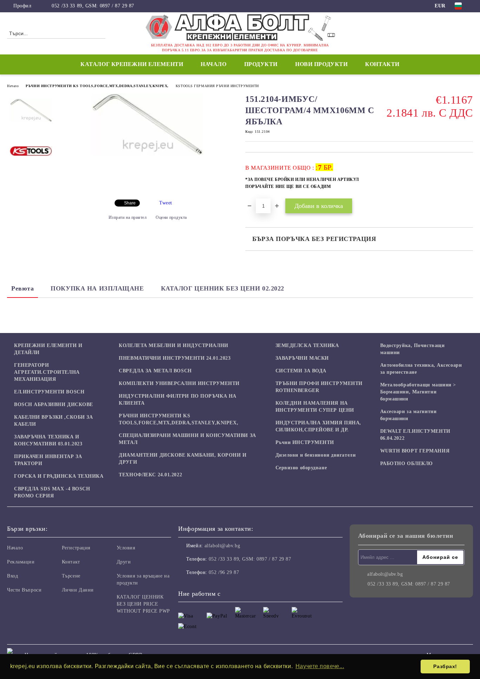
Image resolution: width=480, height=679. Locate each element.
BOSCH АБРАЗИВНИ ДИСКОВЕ (53, 404)
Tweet (165, 202)
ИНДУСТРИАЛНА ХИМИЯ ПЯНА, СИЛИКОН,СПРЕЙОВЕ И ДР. (318, 426)
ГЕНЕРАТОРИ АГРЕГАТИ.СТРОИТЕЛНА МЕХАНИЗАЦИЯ (47, 372)
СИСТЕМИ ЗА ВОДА (300, 370)
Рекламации (21, 561)
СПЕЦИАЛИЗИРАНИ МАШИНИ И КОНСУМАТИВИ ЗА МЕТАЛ (187, 439)
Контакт (71, 561)
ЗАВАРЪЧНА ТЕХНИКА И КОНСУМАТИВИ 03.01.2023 (48, 440)
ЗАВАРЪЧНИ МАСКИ (302, 358)
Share (130, 203)
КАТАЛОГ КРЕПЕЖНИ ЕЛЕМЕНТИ (131, 64)
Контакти (382, 64)
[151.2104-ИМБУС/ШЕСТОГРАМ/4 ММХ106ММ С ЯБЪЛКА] (147, 153)
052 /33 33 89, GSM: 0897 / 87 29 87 (93, 5)
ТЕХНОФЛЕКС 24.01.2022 (150, 474)
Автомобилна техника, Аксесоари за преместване (421, 369)
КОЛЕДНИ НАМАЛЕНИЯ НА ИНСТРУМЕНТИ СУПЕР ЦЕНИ (314, 406)
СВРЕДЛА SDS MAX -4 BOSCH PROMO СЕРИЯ (52, 492)
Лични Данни (78, 590)
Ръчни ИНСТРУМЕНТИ (305, 442)
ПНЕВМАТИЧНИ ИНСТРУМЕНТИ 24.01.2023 (175, 358)
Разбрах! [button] (445, 666)
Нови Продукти (321, 64)
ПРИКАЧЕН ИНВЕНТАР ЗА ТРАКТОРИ (48, 460)
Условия (126, 547)
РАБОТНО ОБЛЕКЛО (406, 463)
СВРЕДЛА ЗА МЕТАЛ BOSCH (155, 370)
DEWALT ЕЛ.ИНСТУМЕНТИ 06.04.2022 (415, 435)
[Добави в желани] (468, 179)
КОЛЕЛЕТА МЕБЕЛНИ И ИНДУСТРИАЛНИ (173, 345)
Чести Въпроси (24, 590)
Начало (213, 64)
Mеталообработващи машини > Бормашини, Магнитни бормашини (418, 391)
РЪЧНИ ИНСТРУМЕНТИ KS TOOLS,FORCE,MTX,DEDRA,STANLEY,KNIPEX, (97, 86)
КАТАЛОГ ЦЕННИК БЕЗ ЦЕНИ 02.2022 (222, 288)
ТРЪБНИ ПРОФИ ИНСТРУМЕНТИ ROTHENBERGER (319, 387)
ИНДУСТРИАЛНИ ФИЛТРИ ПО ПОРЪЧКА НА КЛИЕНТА (177, 399)
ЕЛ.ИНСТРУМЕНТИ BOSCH (49, 391)
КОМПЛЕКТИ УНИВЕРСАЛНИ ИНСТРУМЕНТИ (179, 383)
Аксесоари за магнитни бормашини (408, 415)
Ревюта (22, 288)
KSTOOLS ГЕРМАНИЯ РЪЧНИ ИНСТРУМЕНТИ (217, 86)
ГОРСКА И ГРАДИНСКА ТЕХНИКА (59, 476)
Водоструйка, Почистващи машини (412, 349)
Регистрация (76, 547)
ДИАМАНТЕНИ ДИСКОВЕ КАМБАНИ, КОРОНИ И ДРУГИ (182, 458)
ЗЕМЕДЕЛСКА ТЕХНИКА (307, 345)
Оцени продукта (171, 217)
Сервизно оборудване (301, 467)
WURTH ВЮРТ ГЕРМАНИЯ (415, 450)
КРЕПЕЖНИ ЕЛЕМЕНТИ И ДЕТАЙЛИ (48, 349)
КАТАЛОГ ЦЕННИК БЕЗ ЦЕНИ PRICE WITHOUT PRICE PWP (143, 604)
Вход (12, 576)
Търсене (71, 576)
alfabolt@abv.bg (222, 545)
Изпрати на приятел (128, 217)
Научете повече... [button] (320, 666)
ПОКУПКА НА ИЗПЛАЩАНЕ (97, 288)
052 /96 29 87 (224, 572)
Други (124, 561)
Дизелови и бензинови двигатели (315, 455)
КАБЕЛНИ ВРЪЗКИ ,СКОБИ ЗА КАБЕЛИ (53, 420)
